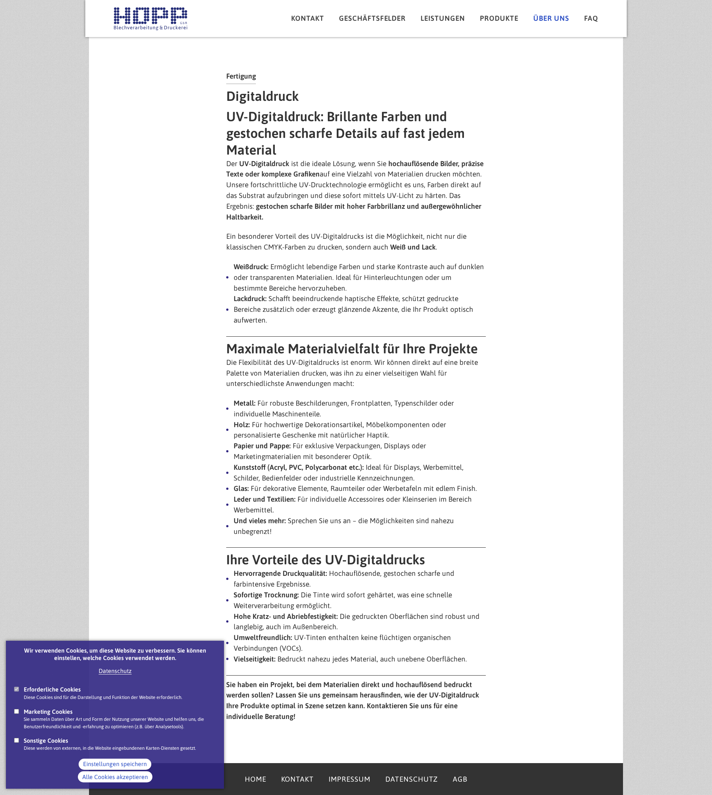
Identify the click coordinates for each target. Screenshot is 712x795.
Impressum (349, 779)
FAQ (591, 18)
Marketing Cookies (48, 711)
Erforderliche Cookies (52, 689)
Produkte (499, 18)
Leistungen (443, 18)
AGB (460, 779)
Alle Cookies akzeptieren (115, 776)
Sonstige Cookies (46, 740)
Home (255, 779)
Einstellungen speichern (115, 764)
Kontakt (307, 18)
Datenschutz (115, 670)
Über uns (551, 18)
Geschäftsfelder (372, 18)
